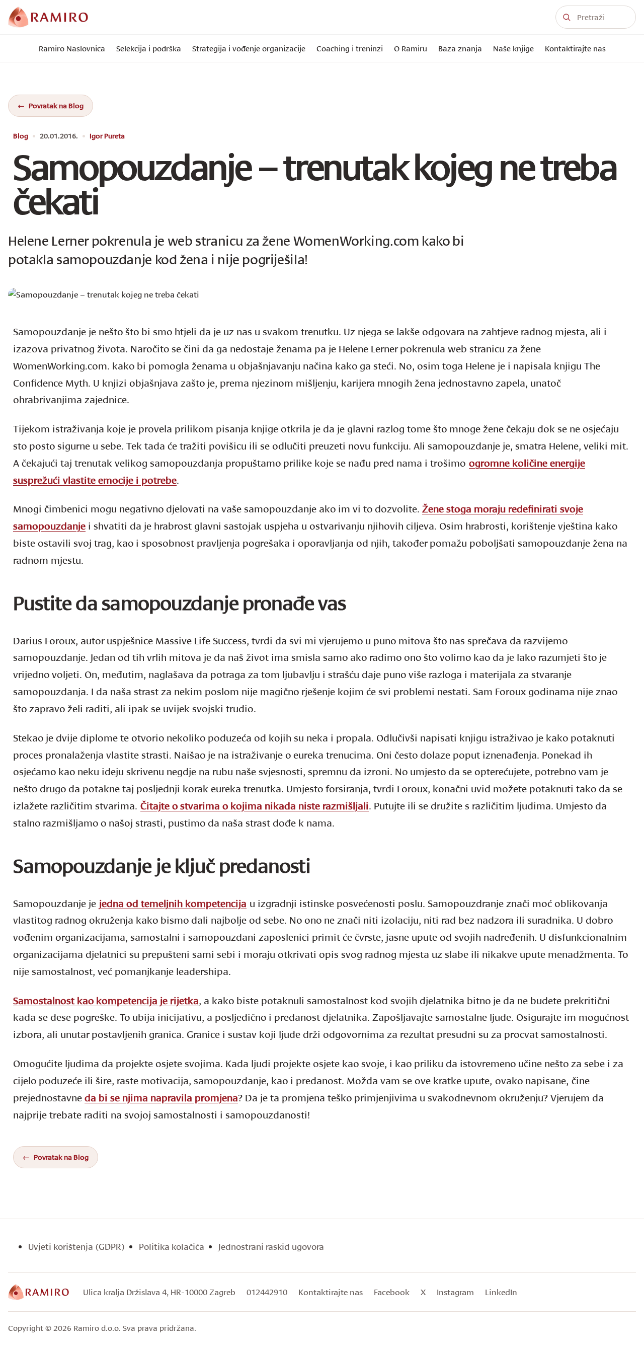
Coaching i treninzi (349, 48)
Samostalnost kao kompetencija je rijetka (106, 1000)
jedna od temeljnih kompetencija (173, 903)
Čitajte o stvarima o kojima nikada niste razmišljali (254, 805)
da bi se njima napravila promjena (161, 1097)
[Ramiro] (38, 1292)
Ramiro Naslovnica (72, 48)
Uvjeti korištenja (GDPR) (76, 1246)
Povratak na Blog (56, 105)
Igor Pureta (107, 136)
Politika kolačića (171, 1246)
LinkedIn (501, 1292)
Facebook (392, 1292)
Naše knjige (513, 48)
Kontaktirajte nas (575, 48)
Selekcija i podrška (148, 48)
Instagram (455, 1292)
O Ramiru (410, 48)
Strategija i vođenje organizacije (248, 48)
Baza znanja (460, 48)
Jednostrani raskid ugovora (271, 1246)
